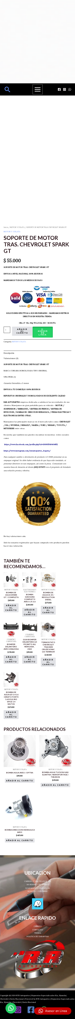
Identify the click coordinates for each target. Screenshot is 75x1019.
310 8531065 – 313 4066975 (37, 884)
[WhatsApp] (69, 89)
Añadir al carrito (22, 331)
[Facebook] (59, 89)
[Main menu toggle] (38, 89)
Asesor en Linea (43, 333)
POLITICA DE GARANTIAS (38, 936)
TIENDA (37, 933)
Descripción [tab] (9, 353)
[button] (7, 89)
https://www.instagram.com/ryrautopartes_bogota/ (27, 451)
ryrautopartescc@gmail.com (37, 888)
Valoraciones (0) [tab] (11, 358)
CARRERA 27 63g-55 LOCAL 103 (37, 881)
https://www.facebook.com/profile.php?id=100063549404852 (31, 444)
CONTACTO (37, 930)
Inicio (6, 227)
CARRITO (38, 926)
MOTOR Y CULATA (17, 227)
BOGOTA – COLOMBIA (37, 891)
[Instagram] (64, 89)
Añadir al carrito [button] (11, 607)
